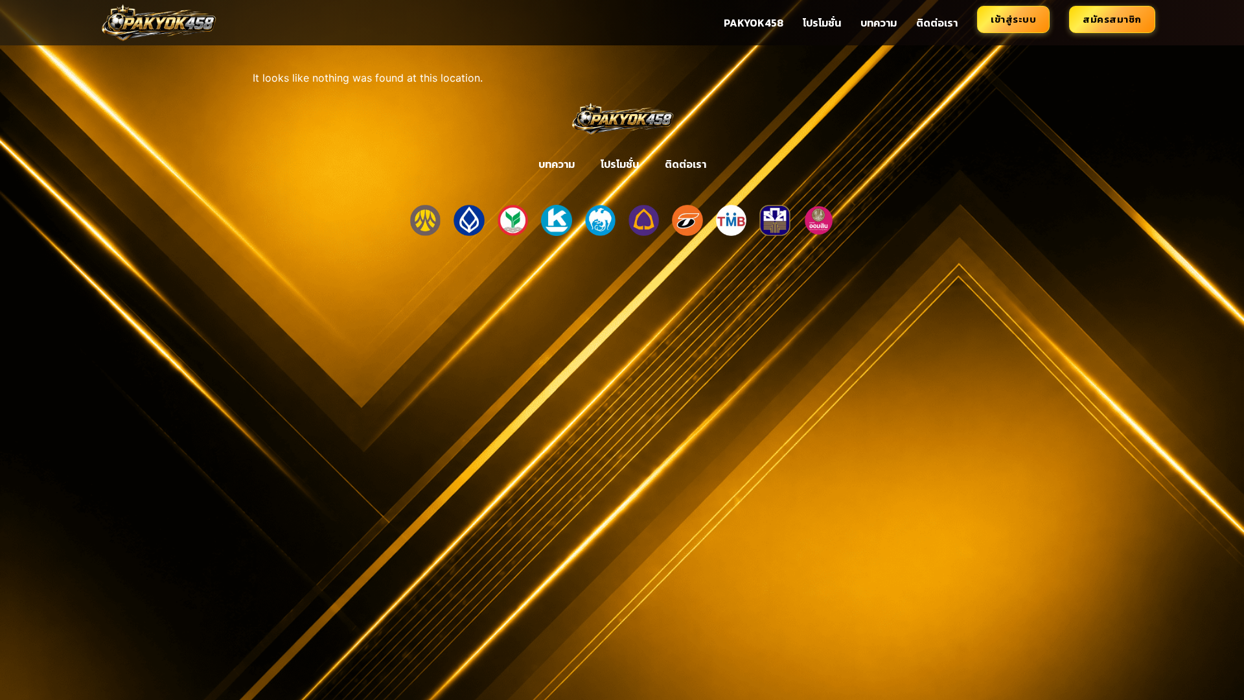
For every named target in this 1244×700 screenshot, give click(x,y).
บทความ (878, 22)
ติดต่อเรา (937, 22)
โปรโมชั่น (822, 22)
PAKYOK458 (753, 22)
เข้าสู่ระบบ (1013, 19)
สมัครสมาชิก (1112, 19)
